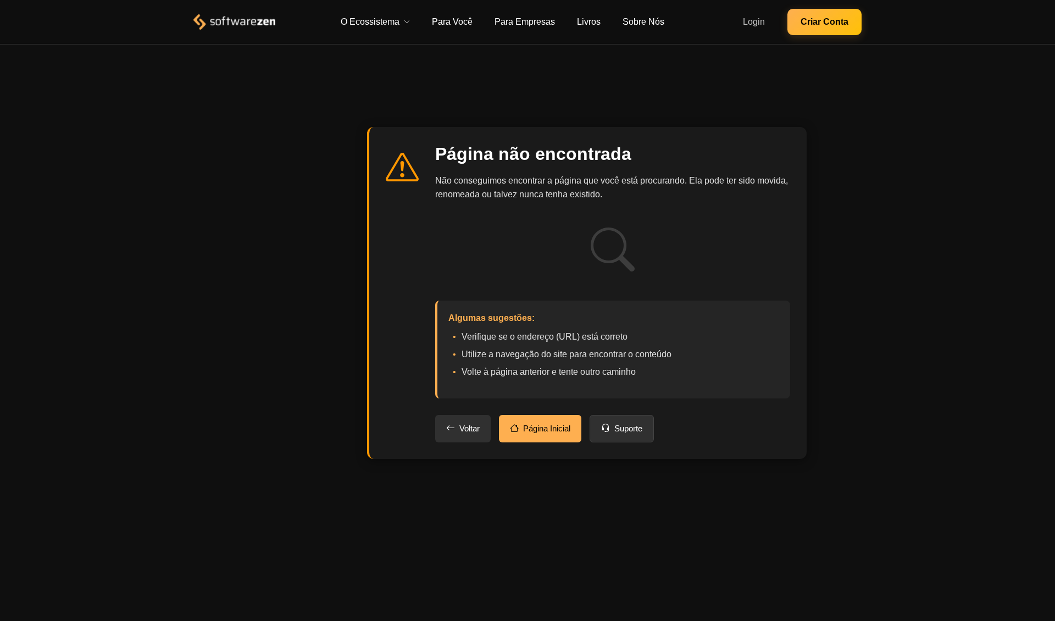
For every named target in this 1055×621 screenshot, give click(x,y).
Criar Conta (824, 21)
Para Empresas (525, 21)
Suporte (628, 428)
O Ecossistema (370, 21)
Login (754, 21)
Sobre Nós (643, 21)
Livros (589, 21)
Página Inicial (546, 428)
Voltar (469, 428)
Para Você (452, 21)
